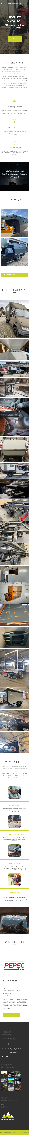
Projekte (3, 1106)
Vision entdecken (14, 36)
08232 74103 (12, 1039)
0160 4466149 (12, 1041)
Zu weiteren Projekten (14, 276)
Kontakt (3, 1107)
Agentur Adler (25, 1133)
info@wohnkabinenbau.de (16, 1045)
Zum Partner (11, 1016)
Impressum (4, 1109)
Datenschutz (4, 1110)
